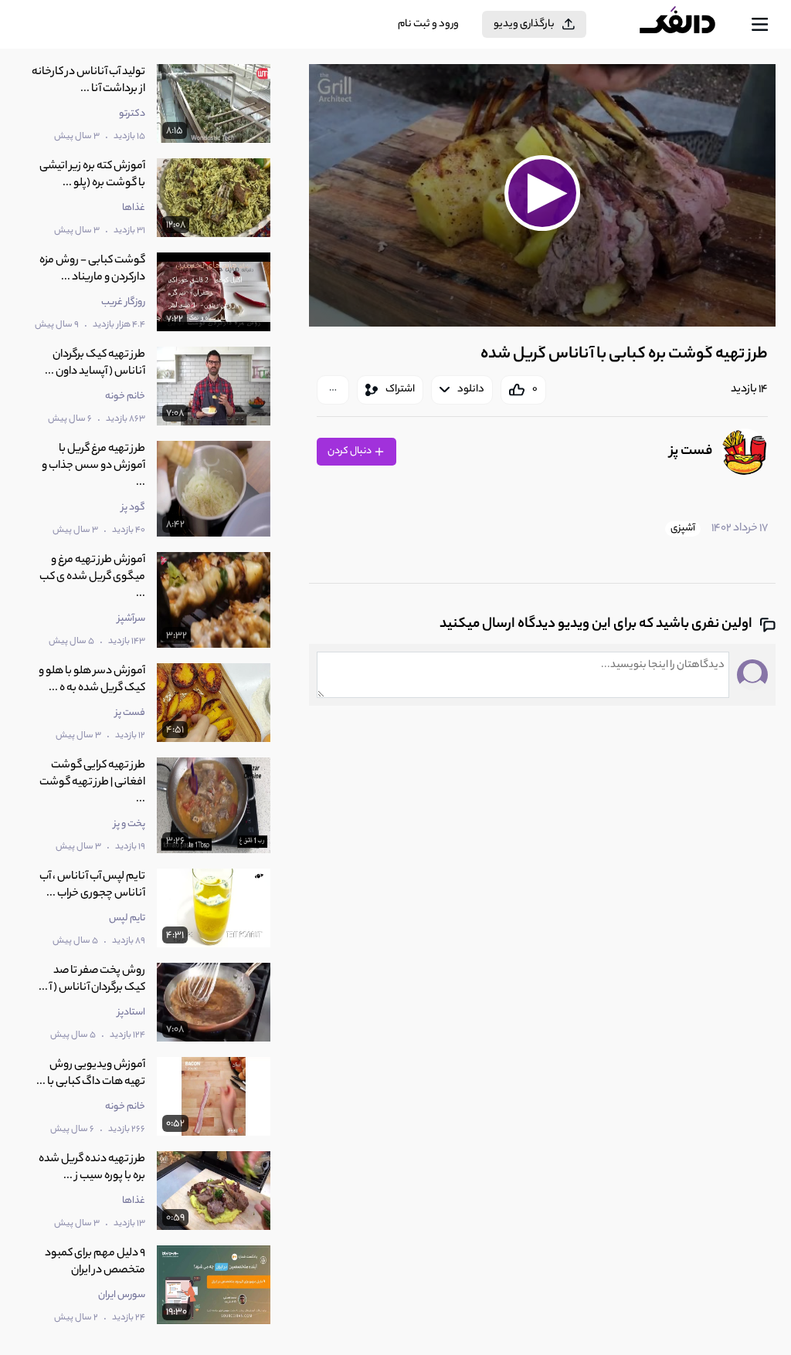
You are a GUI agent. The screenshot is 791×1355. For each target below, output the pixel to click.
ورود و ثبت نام (428, 24)
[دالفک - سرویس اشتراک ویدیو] (690, 24)
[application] (542, 195)
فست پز (691, 451)
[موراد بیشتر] (333, 390)
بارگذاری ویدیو (524, 24)
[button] (542, 193)
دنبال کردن (350, 451)
